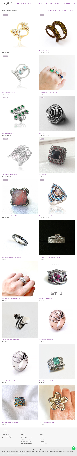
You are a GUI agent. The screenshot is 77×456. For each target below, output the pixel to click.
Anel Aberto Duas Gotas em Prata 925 (48, 92)
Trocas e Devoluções (26, 441)
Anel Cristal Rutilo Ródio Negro (46, 422)
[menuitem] (17, 3)
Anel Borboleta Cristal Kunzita (9, 174)
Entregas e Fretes (25, 439)
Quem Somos (5, 434)
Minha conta (24, 436)
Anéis (23, 3)
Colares (39, 3)
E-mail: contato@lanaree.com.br (10, 437)
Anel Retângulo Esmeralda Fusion (47, 381)
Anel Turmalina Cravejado (8, 92)
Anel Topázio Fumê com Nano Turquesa (48, 216)
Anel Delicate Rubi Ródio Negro (46, 298)
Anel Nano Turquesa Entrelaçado (10, 422)
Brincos (30, 3)
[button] (75, 3)
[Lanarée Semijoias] (7, 3)
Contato (23, 434)
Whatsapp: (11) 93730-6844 (9, 436)
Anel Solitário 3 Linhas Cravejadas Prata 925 (49, 257)
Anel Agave (42, 133)
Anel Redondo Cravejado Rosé (46, 339)
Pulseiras (49, 3)
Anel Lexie (4, 50)
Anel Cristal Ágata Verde (8, 133)
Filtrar (71, 10)
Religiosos (42, 441)
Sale (17, 3)
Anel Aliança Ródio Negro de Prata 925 (11, 257)
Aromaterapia (43, 443)
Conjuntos (57, 3)
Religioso (67, 3)
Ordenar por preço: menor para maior (57, 10)
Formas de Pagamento (26, 437)
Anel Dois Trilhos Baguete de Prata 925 (11, 298)
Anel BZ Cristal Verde (44, 50)
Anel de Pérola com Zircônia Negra (10, 339)
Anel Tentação (42, 174)
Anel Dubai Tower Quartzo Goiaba (10, 216)
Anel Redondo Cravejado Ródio (9, 381)
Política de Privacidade (26, 443)
